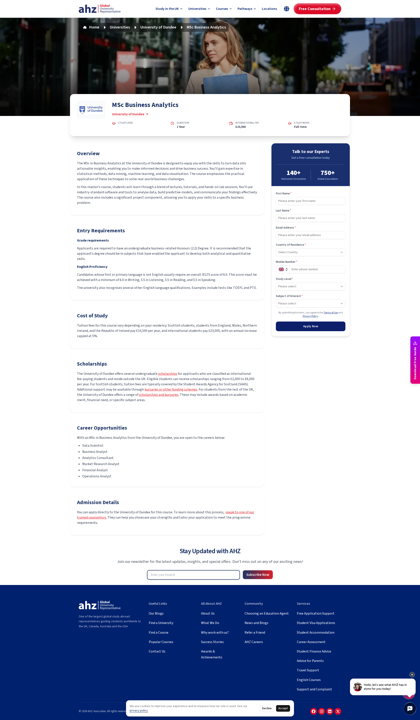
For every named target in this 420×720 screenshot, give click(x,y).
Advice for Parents (310, 660)
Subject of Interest (289, 296)
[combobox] (310, 252)
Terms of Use (331, 313)
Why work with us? (215, 632)
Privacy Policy (310, 316)
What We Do (210, 622)
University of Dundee (158, 27)
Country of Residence (291, 245)
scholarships (167, 373)
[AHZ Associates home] (100, 8)
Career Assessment (311, 642)
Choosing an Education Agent (267, 613)
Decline (267, 708)
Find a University (161, 622)
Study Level (284, 279)
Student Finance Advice (314, 651)
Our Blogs (156, 613)
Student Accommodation (315, 632)
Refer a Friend (255, 632)
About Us (208, 613)
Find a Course (158, 632)
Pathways (245, 8)
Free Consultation (315, 9)
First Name (284, 193)
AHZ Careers (254, 642)
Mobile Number (286, 262)
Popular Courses (161, 642)
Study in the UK (167, 8)
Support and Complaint (314, 689)
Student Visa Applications (316, 622)
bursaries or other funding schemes (171, 389)
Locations (269, 8)
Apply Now (310, 326)
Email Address (286, 228)
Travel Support (308, 670)
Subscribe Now (257, 574)
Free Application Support (315, 613)
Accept (283, 708)
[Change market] (286, 8)
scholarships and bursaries (158, 394)
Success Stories (212, 642)
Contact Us (157, 651)
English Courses (309, 679)
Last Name (283, 210)
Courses (222, 8)
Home (94, 27)
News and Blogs (256, 622)
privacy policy (139, 710)
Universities (197, 8)
